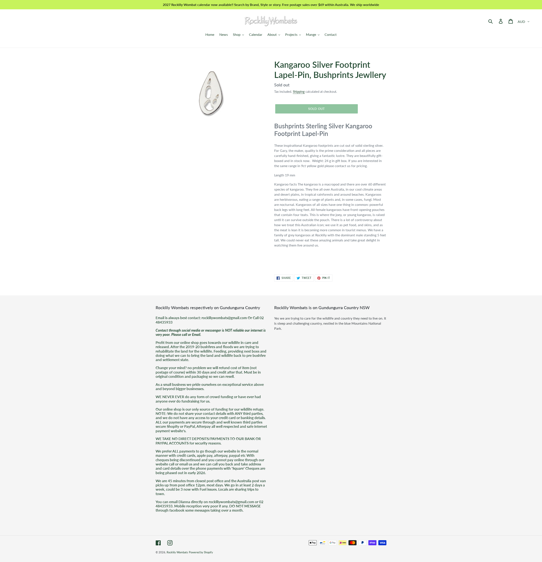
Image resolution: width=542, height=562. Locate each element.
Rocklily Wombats (177, 552)
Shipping (299, 91)
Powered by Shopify (201, 552)
